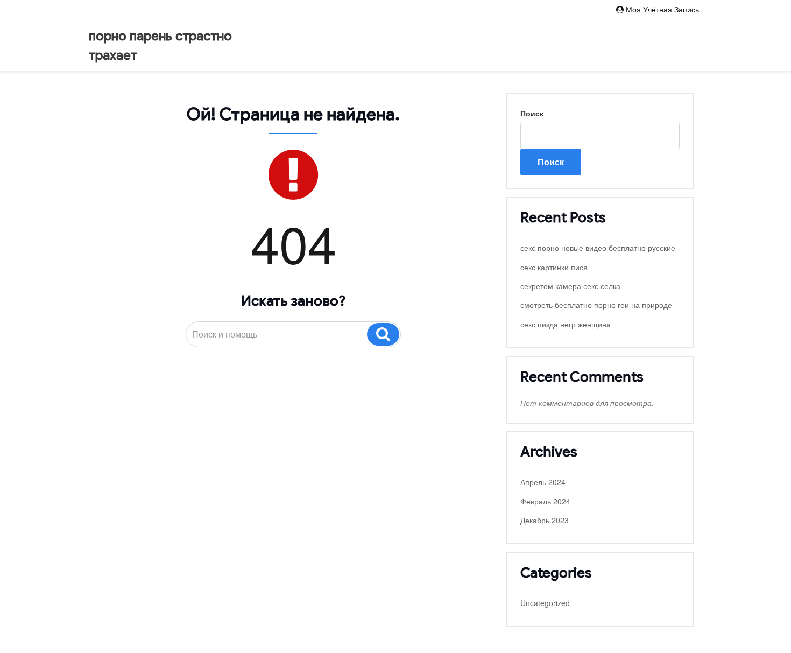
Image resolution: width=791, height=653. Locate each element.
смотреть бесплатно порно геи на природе (596, 304)
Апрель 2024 (543, 481)
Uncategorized (545, 603)
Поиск (531, 113)
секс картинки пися (554, 267)
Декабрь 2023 (544, 520)
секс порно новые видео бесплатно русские (597, 247)
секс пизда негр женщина (565, 324)
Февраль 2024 (545, 501)
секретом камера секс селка (570, 285)
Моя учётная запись (662, 9)
